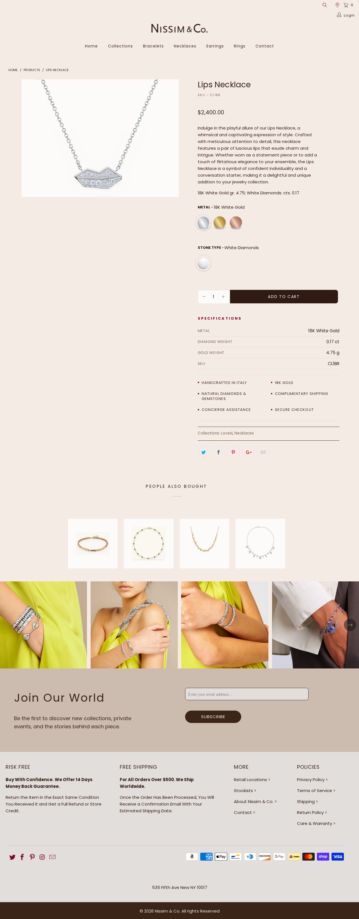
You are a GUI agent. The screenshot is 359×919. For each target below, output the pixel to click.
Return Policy (310, 812)
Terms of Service (314, 790)
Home (91, 46)
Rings (239, 46)
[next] (182, 138)
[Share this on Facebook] (219, 452)
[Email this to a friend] (263, 452)
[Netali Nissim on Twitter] (12, 857)
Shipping (306, 801)
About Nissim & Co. (253, 801)
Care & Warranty (314, 823)
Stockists (243, 790)
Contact (265, 46)
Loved (227, 433)
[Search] (324, 5)
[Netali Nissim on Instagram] (42, 857)
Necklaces (185, 46)
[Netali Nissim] (179, 29)
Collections (120, 46)
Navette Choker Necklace (93, 543)
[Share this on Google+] (248, 452)
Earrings (215, 46)
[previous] (18, 138)
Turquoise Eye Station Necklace (148, 543)
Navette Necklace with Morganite (205, 543)
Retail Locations (250, 779)
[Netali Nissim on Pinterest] (32, 857)
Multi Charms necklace (260, 543)
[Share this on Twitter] (204, 452)
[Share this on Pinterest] (233, 452)
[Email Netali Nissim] (52, 857)
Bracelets (153, 46)
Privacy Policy (311, 779)
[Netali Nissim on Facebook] (22, 857)
